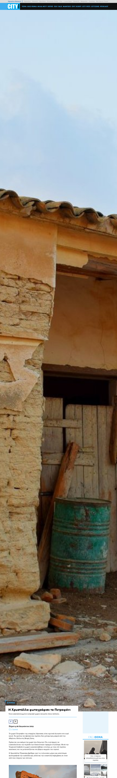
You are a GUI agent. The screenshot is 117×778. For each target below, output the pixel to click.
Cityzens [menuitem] (95, 6)
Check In (76, 1)
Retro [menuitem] (50, 6)
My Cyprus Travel (102, 1)
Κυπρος (11, 703)
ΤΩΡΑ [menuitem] (24, 6)
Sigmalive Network (14, 1)
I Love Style (68, 1)
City (61, 1)
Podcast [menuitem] (104, 6)
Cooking (92, 1)
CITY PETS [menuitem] (86, 6)
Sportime (42, 1)
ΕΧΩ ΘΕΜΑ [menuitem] (32, 6)
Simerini (35, 1)
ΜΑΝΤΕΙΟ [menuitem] (67, 6)
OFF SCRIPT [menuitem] (76, 6)
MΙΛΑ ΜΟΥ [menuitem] (42, 6)
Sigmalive (27, 1)
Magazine (84, 1)
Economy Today (52, 1)
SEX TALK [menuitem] (58, 6)
